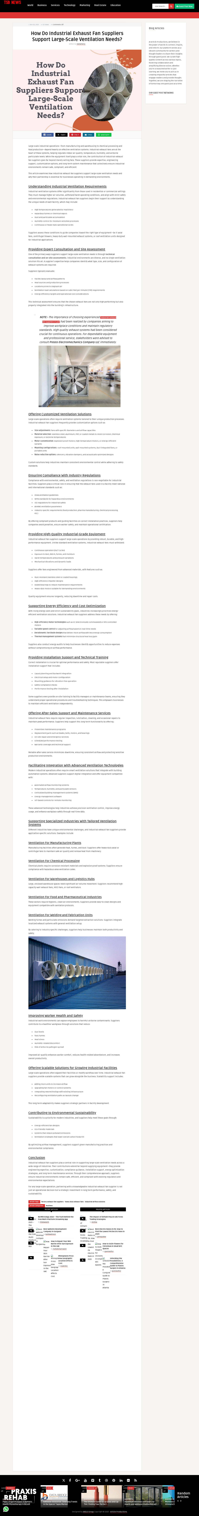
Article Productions (118, 1512)
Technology (69, 5)
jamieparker (101, 1237)
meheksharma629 (59, 1249)
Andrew (94, 1222)
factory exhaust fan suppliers (52, 1202)
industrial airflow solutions (95, 1202)
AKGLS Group (88, 1512)
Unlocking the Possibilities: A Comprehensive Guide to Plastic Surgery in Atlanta (117, 1263)
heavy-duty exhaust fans (74, 1202)
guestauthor (109, 1251)
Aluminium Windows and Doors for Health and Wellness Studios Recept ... (142, 1503)
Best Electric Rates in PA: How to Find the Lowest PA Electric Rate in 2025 (110, 1231)
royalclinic (64, 1266)
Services (55, 5)
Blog (49, 1488)
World (30, 5)
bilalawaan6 (44, 1222)
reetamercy (81, 44)
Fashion (91, 1488)
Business (42, 5)
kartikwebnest (50, 1234)
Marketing (85, 5)
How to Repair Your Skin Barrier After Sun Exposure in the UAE (62, 1243)
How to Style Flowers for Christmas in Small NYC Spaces (113, 1246)
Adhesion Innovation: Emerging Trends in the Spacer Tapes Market (60, 1503)
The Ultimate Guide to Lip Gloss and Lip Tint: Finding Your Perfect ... (101, 1503)
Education (115, 5)
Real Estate (100, 5)
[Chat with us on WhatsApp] (6, 1509)
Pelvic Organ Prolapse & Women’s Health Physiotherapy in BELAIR (17, 1503)
